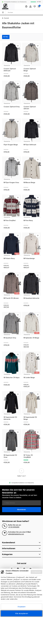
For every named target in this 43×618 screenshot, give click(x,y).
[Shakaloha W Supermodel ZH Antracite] (11, 403)
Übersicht (37, 572)
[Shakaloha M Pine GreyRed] (11, 206)
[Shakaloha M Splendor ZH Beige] (31, 323)
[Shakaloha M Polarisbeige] (31, 244)
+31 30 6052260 (13, 527)
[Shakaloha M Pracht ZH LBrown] (11, 283)
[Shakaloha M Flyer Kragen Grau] (11, 168)
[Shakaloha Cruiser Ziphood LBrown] (31, 92)
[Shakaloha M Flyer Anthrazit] (31, 130)
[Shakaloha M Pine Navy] (31, 206)
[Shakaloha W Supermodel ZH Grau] (11, 441)
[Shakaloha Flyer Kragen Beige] (11, 130)
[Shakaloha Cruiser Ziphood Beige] (31, 54)
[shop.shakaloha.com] (7, 7)
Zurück (6, 18)
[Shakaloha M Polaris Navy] (11, 244)
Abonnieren (21, 509)
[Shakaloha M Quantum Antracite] (31, 283)
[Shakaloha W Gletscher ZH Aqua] (11, 363)
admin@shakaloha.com (16, 534)
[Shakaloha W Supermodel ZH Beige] (31, 403)
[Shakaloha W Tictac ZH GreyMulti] (31, 441)
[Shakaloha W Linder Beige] (31, 363)
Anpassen (21, 607)
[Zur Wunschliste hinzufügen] (18, 46)
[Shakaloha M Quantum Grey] (11, 323)
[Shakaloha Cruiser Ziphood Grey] (11, 92)
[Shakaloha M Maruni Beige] (31, 168)
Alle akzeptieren (21, 613)
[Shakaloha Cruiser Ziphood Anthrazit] (11, 54)
